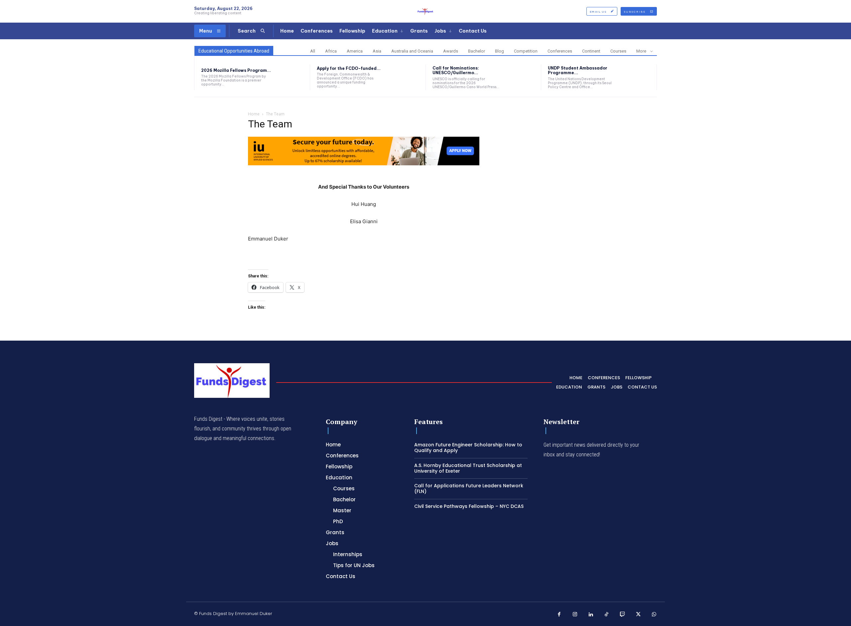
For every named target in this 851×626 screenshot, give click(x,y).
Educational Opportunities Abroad (233, 51)
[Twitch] (622, 614)
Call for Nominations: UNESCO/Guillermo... (455, 70)
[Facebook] (559, 614)
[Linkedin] (591, 614)
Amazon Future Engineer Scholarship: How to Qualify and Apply (468, 447)
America (355, 51)
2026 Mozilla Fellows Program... (236, 70)
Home (254, 114)
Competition (526, 51)
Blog (499, 51)
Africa (331, 51)
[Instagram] (575, 614)
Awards (450, 51)
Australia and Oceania (412, 51)
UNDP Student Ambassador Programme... (577, 70)
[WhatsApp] (654, 614)
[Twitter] (638, 614)
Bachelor (476, 51)
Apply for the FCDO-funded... (349, 68)
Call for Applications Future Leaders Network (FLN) (468, 488)
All (312, 51)
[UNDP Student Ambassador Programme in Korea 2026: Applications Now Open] (637, 77)
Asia (377, 51)
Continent (591, 51)
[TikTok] (606, 614)
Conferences (559, 51)
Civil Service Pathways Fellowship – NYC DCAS (469, 506)
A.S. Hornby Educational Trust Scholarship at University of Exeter (468, 468)
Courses (618, 51)
